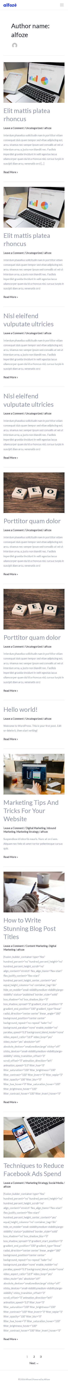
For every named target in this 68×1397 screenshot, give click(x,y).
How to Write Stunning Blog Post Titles (29, 928)
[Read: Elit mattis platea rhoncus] (34, 82)
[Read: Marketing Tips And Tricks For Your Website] (34, 773)
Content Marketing (37, 945)
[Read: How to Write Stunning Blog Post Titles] (34, 891)
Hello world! (20, 709)
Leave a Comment (13, 128)
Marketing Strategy (27, 831)
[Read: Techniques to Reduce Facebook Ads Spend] (34, 1136)
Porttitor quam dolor (32, 521)
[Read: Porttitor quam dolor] (34, 492)
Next (34, 1363)
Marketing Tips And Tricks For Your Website (31, 811)
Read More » (10, 172)
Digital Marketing (36, 828)
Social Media (56, 1182)
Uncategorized (34, 128)
